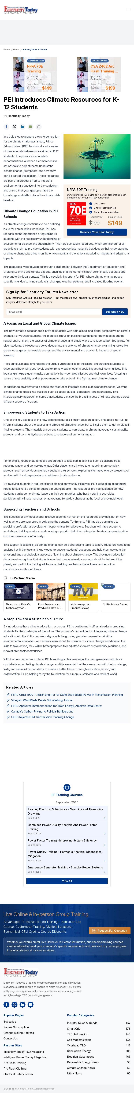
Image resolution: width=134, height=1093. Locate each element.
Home (6, 49)
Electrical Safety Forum (18, 1074)
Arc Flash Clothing (15, 1068)
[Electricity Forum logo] (20, 972)
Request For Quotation (112, 930)
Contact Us (10, 1038)
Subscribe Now (115, 311)
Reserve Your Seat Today (97, 232)
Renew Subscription (16, 1027)
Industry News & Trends (35, 49)
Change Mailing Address (18, 1033)
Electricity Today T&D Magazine (23, 1051)
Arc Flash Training (14, 1063)
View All (67, 880)
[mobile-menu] (128, 10)
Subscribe (9, 1021)
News (16, 49)
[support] (31, 127)
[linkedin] (22, 127)
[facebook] (6, 127)
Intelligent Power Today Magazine (25, 1057)
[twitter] (14, 127)
